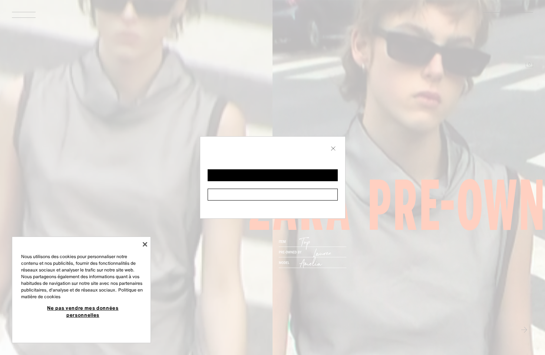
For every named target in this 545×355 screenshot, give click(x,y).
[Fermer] (145, 244)
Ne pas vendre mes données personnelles (82, 311)
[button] (273, 175)
